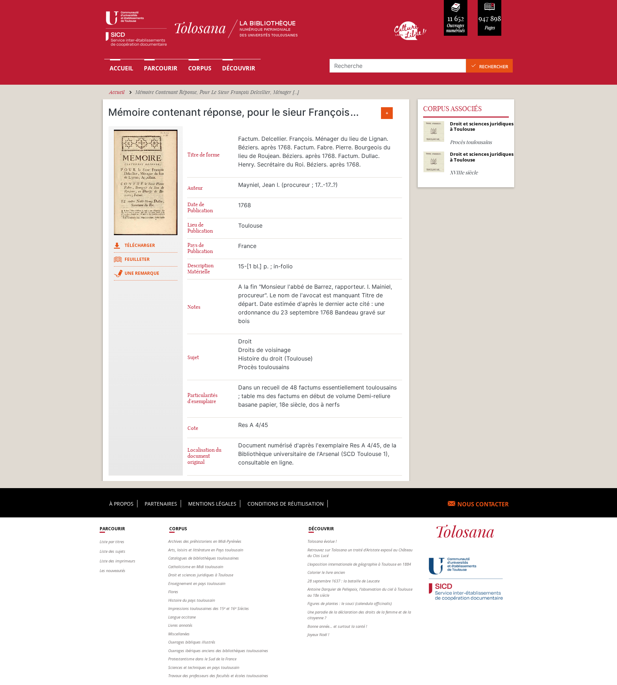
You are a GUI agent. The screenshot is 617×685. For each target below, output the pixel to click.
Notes (193, 307)
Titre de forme (203, 155)
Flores (173, 591)
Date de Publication (200, 208)
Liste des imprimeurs (117, 561)
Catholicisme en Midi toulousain (195, 566)
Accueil (121, 68)
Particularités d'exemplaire (202, 398)
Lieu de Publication (200, 228)
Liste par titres (112, 541)
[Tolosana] (238, 30)
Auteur (195, 188)
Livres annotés (180, 625)
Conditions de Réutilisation (285, 503)
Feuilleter (137, 259)
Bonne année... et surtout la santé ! (337, 626)
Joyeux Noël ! (318, 634)
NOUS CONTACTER (483, 504)
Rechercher (493, 66)
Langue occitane (182, 617)
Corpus (199, 68)
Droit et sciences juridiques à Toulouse (200, 574)
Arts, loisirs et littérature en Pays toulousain (205, 549)
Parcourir (160, 68)
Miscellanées (179, 633)
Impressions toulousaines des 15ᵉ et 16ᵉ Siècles (208, 608)
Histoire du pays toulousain (191, 600)
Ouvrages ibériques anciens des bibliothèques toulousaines (218, 650)
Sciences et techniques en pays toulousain (203, 667)
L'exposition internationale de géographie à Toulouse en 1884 (359, 564)
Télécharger (140, 245)
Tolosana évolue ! (322, 541)
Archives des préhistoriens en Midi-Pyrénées (204, 541)
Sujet (193, 357)
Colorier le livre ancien (326, 572)
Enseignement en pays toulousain (196, 583)
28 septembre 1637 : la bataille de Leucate (343, 581)
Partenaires (161, 503)
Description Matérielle (200, 269)
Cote (192, 428)
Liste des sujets (112, 551)
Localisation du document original (204, 456)
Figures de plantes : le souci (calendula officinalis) (349, 603)
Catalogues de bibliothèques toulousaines (203, 558)
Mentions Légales (212, 503)
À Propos (121, 503)
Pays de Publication (200, 248)
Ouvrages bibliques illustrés (191, 642)
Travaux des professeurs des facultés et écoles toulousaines (218, 675)
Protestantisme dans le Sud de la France (202, 658)
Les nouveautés (112, 570)
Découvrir (238, 68)
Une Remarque (142, 273)
